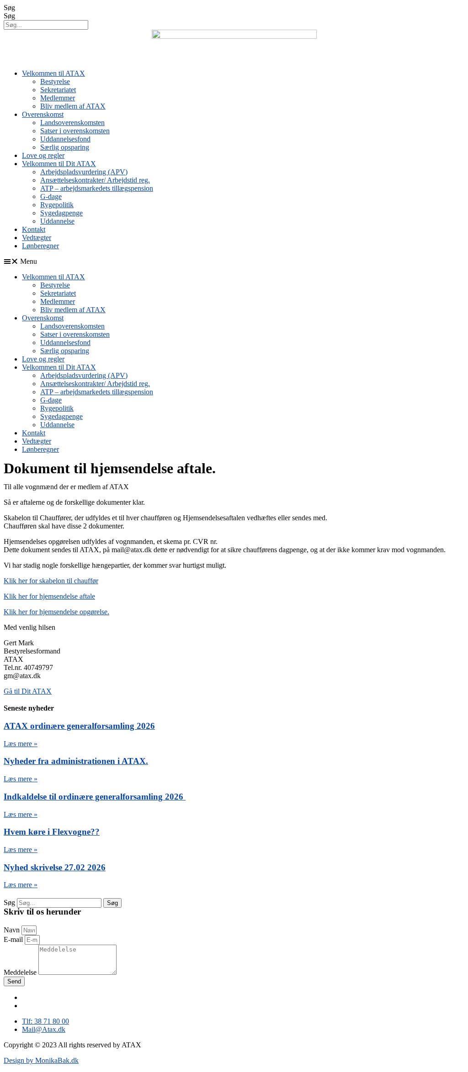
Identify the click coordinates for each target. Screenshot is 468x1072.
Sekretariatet (58, 90)
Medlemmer (57, 98)
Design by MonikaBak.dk (41, 1060)
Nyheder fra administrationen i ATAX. (76, 761)
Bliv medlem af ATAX (73, 106)
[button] (234, 261)
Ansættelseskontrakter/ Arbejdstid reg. (95, 180)
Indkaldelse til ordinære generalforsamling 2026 (95, 796)
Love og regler (43, 155)
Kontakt (33, 229)
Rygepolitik (57, 205)
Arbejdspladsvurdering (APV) (84, 172)
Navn (12, 930)
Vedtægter (36, 237)
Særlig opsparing (64, 147)
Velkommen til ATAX (53, 73)
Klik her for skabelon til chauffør (51, 581)
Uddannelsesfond (65, 139)
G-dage (51, 196)
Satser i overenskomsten (75, 131)
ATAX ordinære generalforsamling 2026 (79, 726)
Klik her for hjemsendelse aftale (49, 596)
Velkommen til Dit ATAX (59, 163)
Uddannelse (57, 221)
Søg (9, 7)
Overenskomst (43, 114)
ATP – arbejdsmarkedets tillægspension (96, 188)
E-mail (14, 939)
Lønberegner (40, 246)
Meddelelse (21, 972)
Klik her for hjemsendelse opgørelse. (56, 612)
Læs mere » (20, 744)
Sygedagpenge (61, 213)
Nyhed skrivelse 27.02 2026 (55, 867)
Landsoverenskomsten (72, 122)
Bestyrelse (55, 81)
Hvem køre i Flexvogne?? (52, 832)
